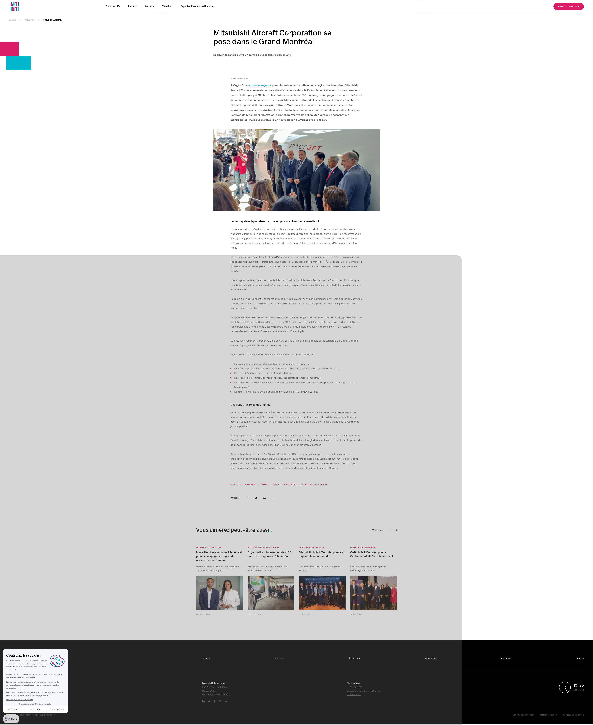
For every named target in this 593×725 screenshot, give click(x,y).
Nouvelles (235, 490)
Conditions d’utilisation (523, 720)
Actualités (279, 663)
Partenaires (506, 663)
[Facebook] (214, 706)
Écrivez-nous (354, 699)
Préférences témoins (548, 720)
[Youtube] (226, 706)
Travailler (167, 12)
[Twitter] (209, 706)
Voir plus (377, 535)
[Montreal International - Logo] (23, 10)
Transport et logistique (208, 552)
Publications (431, 663)
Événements (354, 663)
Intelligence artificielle (311, 552)
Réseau (580, 663)
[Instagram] (220, 706)
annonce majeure (259, 90)
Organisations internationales (197, 12)
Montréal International (285, 490)
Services (206, 663)
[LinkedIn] (203, 706)
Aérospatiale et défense (257, 490)
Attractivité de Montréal (314, 490)
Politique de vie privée (573, 720)
